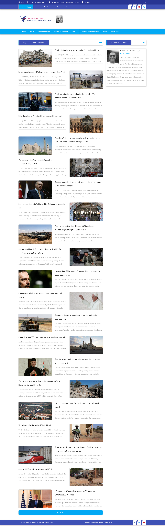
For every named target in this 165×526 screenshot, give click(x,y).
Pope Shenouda (44, 32)
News (32, 32)
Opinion (75, 32)
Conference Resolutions (94, 523)
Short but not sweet (110, 32)
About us (108, 523)
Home (24, 32)
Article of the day (61, 32)
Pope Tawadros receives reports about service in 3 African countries (53, 7)
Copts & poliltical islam (90, 32)
